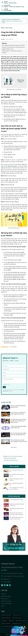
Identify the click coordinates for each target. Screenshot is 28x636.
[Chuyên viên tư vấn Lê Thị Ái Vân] (14, 537)
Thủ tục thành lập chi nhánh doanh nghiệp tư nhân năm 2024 (19, 440)
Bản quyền (4, 620)
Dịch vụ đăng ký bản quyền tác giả (16, 484)
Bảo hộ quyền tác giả (21, 620)
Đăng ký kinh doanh (6, 28)
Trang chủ (3, 594)
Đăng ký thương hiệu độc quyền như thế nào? (16, 504)
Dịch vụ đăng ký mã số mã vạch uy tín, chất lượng (16, 488)
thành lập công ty (17, 69)
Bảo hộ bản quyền (17, 618)
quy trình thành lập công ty (15, 456)
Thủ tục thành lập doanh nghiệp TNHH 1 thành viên (18, 427)
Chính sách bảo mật (6, 603)
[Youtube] (7, 585)
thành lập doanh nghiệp (7, 626)
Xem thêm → (14, 447)
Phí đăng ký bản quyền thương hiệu (16, 509)
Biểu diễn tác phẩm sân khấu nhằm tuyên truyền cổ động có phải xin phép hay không (16, 513)
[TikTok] (10, 585)
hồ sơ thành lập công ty (10, 166)
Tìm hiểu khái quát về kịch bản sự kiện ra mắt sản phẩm (16, 518)
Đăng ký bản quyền (6, 596)
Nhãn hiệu (11, 620)
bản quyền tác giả (16, 623)
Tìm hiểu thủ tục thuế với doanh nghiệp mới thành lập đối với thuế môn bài (18, 421)
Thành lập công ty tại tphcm (11, 460)
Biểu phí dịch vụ (5, 598)
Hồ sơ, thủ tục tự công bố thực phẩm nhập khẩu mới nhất (18, 413)
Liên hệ (3, 606)
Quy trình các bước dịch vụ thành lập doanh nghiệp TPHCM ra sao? (13, 48)
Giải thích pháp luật (6, 601)
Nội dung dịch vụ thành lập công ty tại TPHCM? (12, 52)
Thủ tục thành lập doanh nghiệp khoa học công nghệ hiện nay (18, 433)
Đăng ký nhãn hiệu (6, 618)
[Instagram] (5, 585)
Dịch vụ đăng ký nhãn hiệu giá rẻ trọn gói (16, 475)
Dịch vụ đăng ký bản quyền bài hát (16, 470)
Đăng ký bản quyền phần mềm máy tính (16, 479)
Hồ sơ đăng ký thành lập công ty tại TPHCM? (13, 45)
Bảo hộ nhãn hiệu (6, 623)
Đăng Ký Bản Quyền (9, 634)
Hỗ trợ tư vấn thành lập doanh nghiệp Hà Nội (18, 406)
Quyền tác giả (16, 615)
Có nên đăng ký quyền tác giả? (16, 499)
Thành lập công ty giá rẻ (10, 458)
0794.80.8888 (7, 10)
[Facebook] (2, 585)
